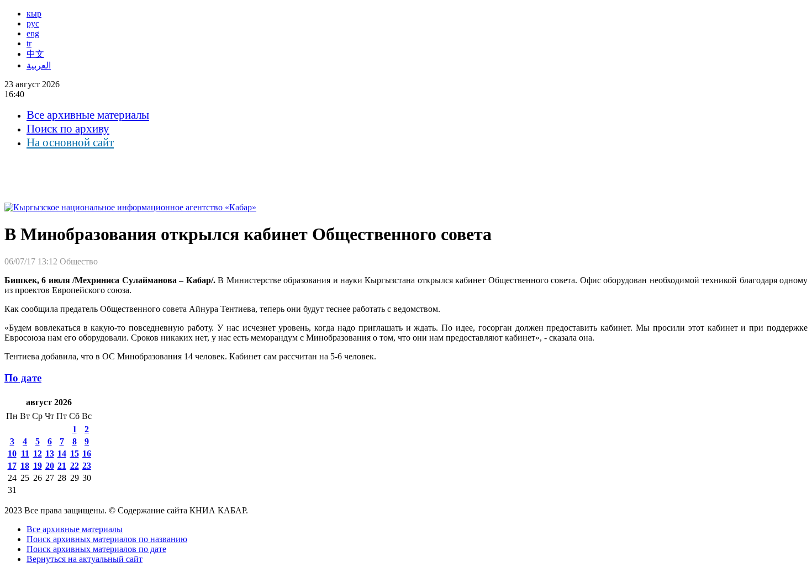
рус (33, 23)
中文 (35, 54)
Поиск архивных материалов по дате (96, 549)
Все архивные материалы (88, 114)
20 (49, 465)
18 (24, 465)
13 (49, 453)
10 (12, 453)
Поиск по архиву (68, 128)
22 (74, 465)
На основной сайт (70, 142)
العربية (39, 65)
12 (37, 453)
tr (29, 43)
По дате (22, 378)
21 (61, 465)
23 (86, 465)
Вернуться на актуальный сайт (85, 559)
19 (37, 465)
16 (86, 453)
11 (25, 453)
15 (74, 453)
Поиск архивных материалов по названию (107, 539)
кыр (34, 13)
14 (61, 453)
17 (12, 465)
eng (33, 33)
